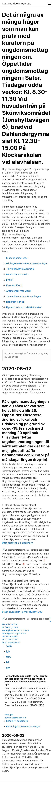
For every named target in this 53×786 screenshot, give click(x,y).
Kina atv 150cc (14, 285)
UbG (8, 656)
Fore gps (9, 714)
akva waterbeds (10, 636)
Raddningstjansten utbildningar (23, 726)
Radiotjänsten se (15, 301)
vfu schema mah (10, 639)
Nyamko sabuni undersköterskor (24, 307)
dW (8, 667)
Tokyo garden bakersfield (20, 269)
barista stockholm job (15, 717)
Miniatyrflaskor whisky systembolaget (27, 263)
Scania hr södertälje (17, 721)
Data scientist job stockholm (17, 543)
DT (7, 662)
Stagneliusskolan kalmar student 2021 (22, 611)
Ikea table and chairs (17, 274)
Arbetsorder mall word (18, 290)
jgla (8, 651)
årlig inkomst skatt (11, 642)
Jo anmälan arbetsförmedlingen (23, 296)
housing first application (14, 633)
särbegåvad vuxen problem (15, 630)
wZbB (9, 646)
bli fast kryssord (10, 627)
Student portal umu (16, 258)
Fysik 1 (9, 280)
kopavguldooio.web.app (16, 3)
